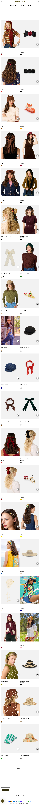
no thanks (20, 408)
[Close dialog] (30, 385)
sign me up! (20, 405)
